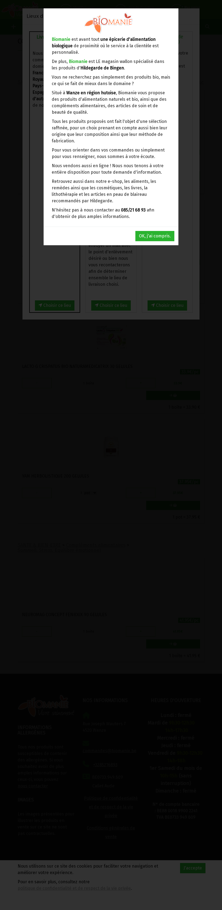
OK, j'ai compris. (155, 236)
